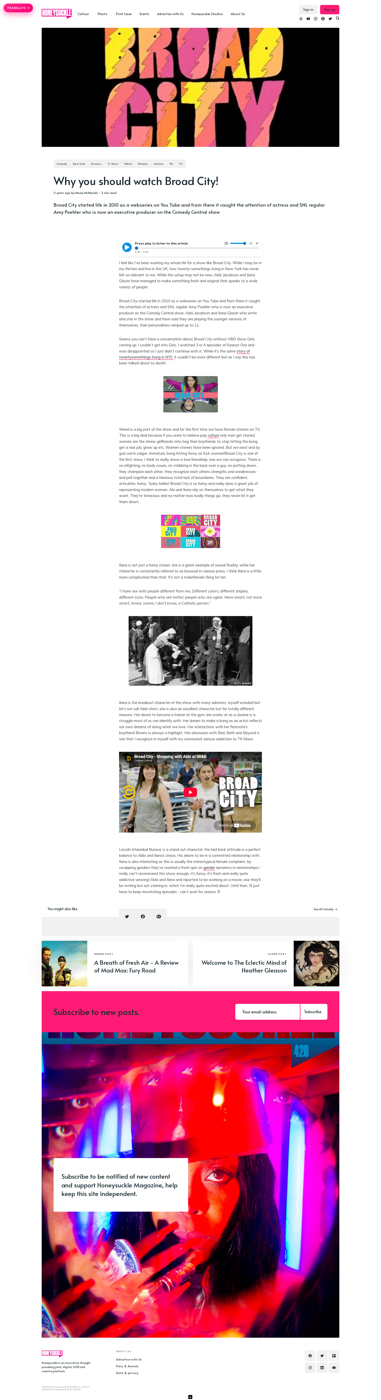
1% (171, 164)
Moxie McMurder (86, 193)
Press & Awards (127, 1366)
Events (144, 14)
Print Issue (124, 14)
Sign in (308, 9)
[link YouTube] (308, 19)
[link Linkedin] (322, 1367)
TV (181, 164)
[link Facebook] (323, 19)
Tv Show (113, 164)
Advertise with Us (170, 14)
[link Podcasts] (301, 19)
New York (79, 164)
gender (209, 867)
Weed (128, 164)
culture (213, 435)
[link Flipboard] (334, 1355)
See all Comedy (323, 909)
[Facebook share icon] (143, 916)
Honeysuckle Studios (207, 14)
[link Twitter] (330, 19)
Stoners (96, 164)
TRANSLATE (18, 8)
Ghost (77, 1389)
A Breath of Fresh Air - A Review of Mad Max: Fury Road (136, 966)
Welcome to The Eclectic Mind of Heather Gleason (244, 966)
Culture (159, 164)
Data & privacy (127, 1373)
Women (143, 164)
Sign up (330, 9)
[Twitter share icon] (127, 916)
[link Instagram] (315, 19)
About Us (238, 14)
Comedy (62, 164)
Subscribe (312, 1011)
